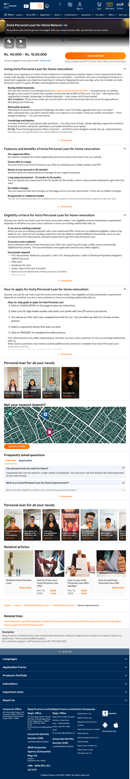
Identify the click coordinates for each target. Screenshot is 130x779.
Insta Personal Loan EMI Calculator (22, 621)
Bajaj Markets (83, 733)
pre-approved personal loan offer (70, 90)
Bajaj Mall (46, 16)
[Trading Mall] (61, 40)
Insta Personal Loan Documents (60, 621)
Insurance (87, 16)
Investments (72, 16)
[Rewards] (61, 10)
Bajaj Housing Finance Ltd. (88, 738)
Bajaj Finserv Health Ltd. (87, 746)
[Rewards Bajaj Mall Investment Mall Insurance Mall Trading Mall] (60, 24)
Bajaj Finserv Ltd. (85, 714)
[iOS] (116, 725)
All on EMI (32, 16)
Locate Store (17, 446)
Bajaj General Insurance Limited (87, 723)
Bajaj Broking (83, 742)
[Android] (105, 725)
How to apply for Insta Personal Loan (24, 625)
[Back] (26, 6)
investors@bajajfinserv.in (65, 733)
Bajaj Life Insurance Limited (89, 729)
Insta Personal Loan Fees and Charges (99, 621)
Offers (113, 16)
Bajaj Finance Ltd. (85, 718)
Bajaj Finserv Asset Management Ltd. (85, 751)
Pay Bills (101, 16)
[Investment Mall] (61, 25)
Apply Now (9, 396)
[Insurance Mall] (61, 32)
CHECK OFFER (96, 56)
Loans (20, 16)
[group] (65, 428)
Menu (11, 14)
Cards (58, 16)
